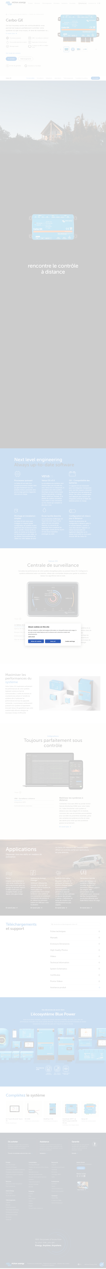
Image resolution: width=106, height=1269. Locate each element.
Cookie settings (70, 641)
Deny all (52, 641)
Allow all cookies (36, 641)
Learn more (31, 636)
